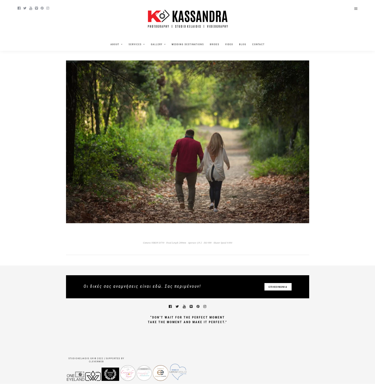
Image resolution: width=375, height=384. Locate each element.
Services (135, 44)
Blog (242, 44)
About (115, 44)
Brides (214, 44)
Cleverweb (96, 362)
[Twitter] (177, 306)
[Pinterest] (42, 8)
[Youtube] (30, 8)
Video (229, 44)
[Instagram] (47, 8)
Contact (258, 44)
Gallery (156, 44)
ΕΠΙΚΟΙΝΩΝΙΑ (278, 286)
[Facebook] (170, 306)
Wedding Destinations (188, 44)
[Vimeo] (36, 8)
